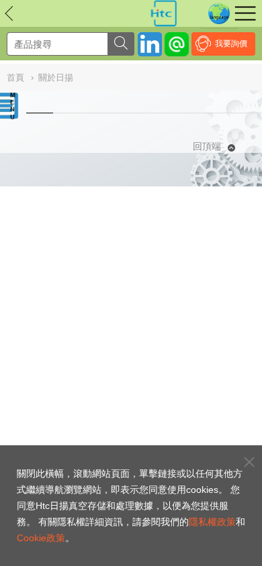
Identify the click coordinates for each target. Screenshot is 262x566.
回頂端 (207, 146)
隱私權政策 (212, 521)
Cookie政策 (41, 537)
